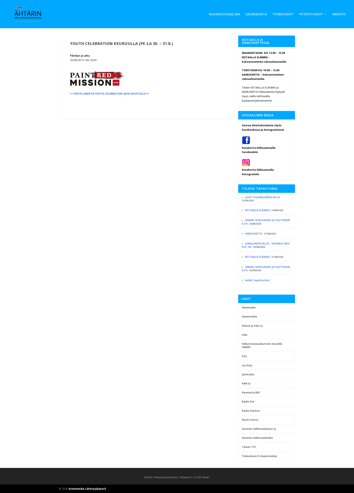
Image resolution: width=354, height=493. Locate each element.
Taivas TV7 (249, 447)
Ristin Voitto (250, 419)
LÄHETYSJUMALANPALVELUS (262, 197)
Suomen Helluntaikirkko (257, 438)
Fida (244, 334)
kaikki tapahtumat (257, 280)
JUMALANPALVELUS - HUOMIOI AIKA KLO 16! (266, 245)
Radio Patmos (251, 410)
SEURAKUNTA (256, 14)
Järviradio (248, 374)
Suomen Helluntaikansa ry (259, 428)
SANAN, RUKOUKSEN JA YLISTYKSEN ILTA (266, 221)
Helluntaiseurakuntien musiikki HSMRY (262, 345)
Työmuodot (282, 14)
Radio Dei (248, 401)
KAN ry (246, 383)
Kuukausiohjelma (224, 14)
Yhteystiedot (311, 14)
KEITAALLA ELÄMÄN (257, 210)
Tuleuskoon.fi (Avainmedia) (259, 456)
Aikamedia (249, 307)
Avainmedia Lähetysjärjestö (87, 488)
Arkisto (339, 14)
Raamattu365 (251, 392)
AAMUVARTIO (253, 233)
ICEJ (244, 356)
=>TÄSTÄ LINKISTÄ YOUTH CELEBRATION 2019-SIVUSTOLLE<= (109, 93)
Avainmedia (249, 316)
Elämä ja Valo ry (252, 325)
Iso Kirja (247, 365)
